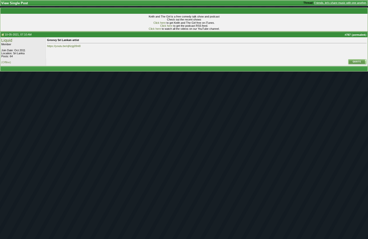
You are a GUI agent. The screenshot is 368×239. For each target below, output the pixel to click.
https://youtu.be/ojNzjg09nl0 (64, 46)
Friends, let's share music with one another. (340, 2)
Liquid (6, 40)
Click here (159, 22)
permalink (358, 34)
